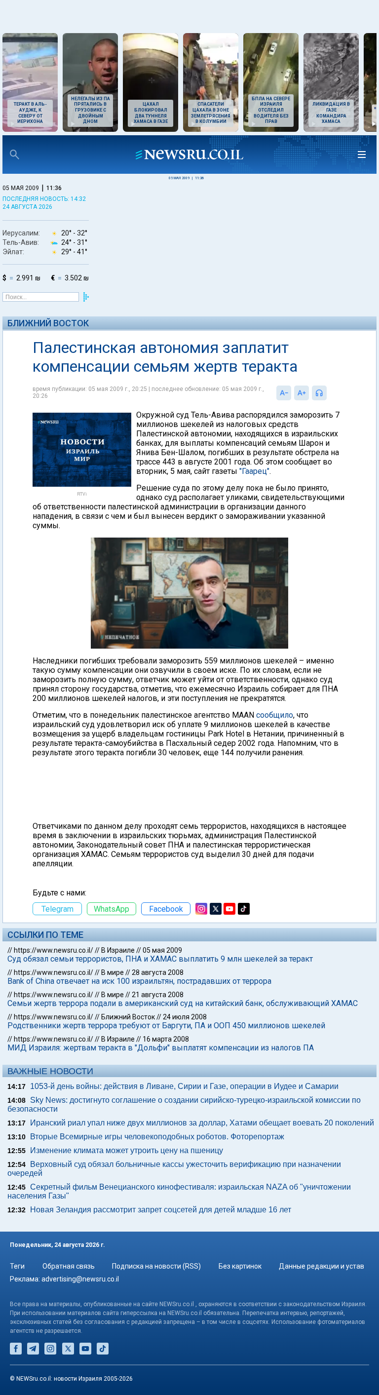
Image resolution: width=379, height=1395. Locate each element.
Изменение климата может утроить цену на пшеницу (126, 1150)
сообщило (274, 715)
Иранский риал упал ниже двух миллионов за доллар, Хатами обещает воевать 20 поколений (202, 1123)
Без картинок (240, 1266)
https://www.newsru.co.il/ (53, 950)
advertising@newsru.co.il (80, 1279)
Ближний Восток (48, 323)
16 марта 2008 (166, 1039)
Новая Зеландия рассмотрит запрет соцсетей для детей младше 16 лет (160, 1209)
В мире (112, 972)
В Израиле (118, 950)
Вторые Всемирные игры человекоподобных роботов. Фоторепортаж (157, 1136)
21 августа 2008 (158, 995)
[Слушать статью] (329, 393)
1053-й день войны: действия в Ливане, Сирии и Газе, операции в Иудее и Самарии (184, 1086)
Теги (17, 1266)
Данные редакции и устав (321, 1266)
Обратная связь (68, 1266)
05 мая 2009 (162, 950)
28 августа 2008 (158, 972)
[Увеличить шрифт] (301, 393)
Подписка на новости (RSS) (156, 1266)
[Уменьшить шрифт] (283, 393)
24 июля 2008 (185, 1017)
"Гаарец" (254, 471)
